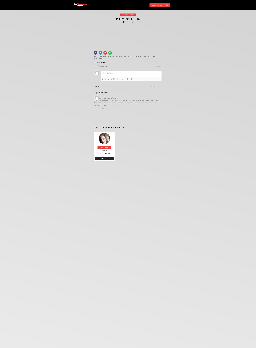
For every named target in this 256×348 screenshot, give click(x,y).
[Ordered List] (114, 79)
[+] (131, 79)
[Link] (125, 79)
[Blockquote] (119, 79)
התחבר (158, 66)
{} (128, 79)
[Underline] (108, 79)
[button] (95, 53)
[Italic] (105, 79)
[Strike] (111, 79)
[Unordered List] (117, 79)
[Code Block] (122, 79)
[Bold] (103, 79)
